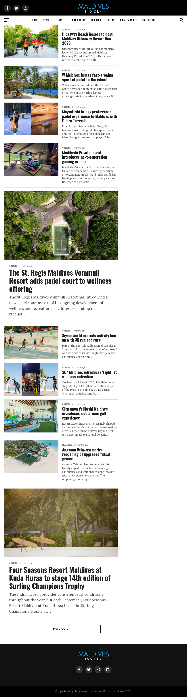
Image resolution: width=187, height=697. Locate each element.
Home (35, 20)
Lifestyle (60, 20)
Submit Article (128, 20)
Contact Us (148, 20)
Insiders (96, 20)
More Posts (60, 628)
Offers (110, 20)
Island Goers (78, 20)
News (46, 20)
